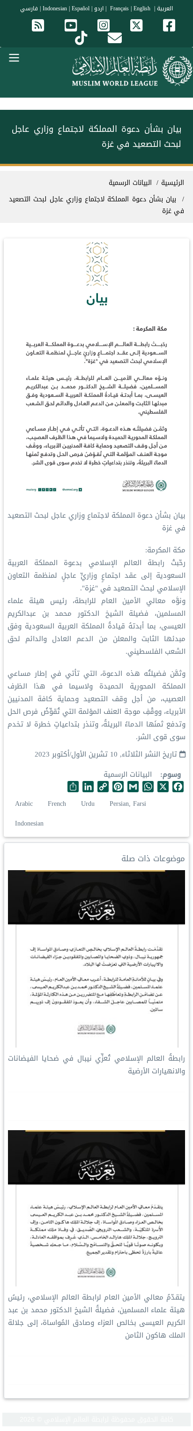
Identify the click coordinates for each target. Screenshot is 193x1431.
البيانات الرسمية (128, 774)
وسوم (172, 774)
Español (80, 8)
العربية (165, 8)
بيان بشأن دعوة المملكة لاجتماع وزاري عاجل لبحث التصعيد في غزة (96, 205)
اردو (99, 8)
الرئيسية (172, 182)
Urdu (88, 804)
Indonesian (55, 8)
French (57, 804)
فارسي (29, 8)
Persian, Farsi (128, 804)
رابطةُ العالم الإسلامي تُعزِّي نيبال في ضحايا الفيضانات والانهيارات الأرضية (96, 1065)
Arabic (24, 804)
